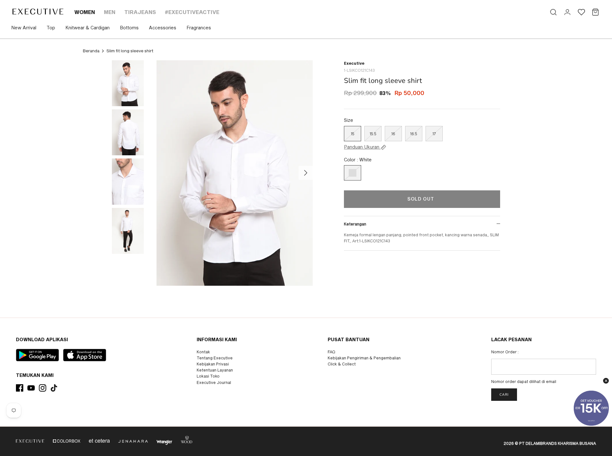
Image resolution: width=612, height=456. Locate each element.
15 (352, 133)
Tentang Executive (215, 358)
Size (348, 120)
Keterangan (355, 224)
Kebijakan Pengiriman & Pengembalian (364, 358)
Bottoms (129, 27)
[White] (352, 172)
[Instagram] (42, 388)
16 (393, 133)
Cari (504, 394)
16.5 (413, 133)
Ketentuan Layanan (215, 370)
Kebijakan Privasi (213, 364)
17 (434, 133)
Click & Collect (342, 364)
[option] (235, 173)
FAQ (331, 351)
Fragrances (198, 27)
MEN (109, 12)
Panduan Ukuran (362, 147)
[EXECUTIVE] (37, 11)
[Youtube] (31, 388)
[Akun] (567, 12)
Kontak (203, 351)
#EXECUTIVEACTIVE (192, 12)
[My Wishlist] (581, 12)
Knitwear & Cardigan (87, 27)
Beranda (91, 50)
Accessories (162, 27)
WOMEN (84, 12)
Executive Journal (214, 382)
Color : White (358, 159)
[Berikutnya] (306, 173)
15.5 (373, 133)
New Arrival (23, 27)
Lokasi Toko (208, 376)
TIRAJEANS (140, 12)
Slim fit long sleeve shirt (129, 50)
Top (51, 27)
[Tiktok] (54, 388)
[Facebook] (19, 388)
